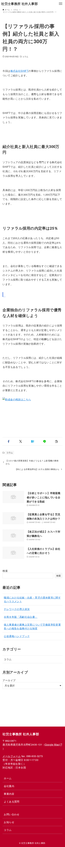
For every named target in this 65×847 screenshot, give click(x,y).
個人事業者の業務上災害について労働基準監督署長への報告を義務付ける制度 (32, 626)
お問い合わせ (11, 814)
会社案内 (9, 786)
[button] (9, 441)
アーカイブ (9, 680)
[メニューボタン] (60, 3)
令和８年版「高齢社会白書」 (20, 617)
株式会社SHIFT (19, 71)
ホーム (8, 778)
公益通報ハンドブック (17, 636)
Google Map (52, 744)
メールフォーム (12, 756)
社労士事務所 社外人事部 (19, 3)
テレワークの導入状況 (17, 609)
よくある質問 (11, 801)
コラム (25, 56)
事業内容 (9, 794)
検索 (5, 571)
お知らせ (9, 822)
